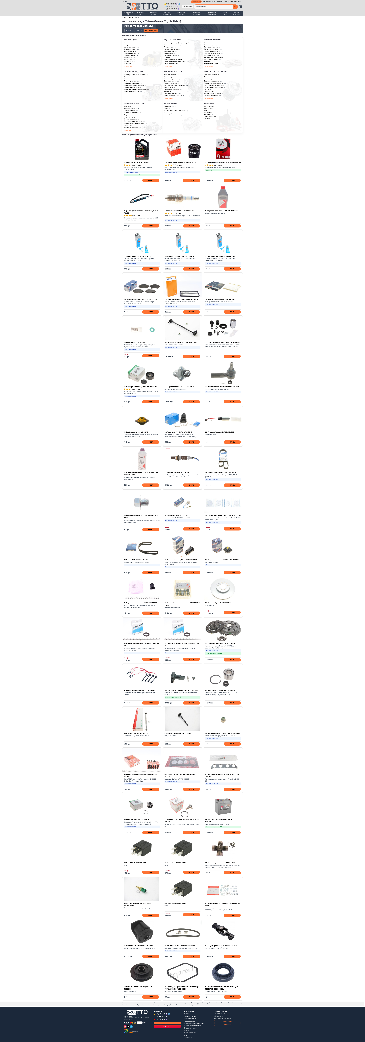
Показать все (128, 67)
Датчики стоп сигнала (211, 63)
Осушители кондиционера (132, 87)
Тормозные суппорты (211, 59)
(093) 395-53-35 (171, 4)
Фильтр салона (129, 51)
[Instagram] (125, 1026)
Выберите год (150, 30)
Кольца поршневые (170, 75)
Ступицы (167, 57)
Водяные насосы (129, 77)
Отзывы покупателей (190, 1028)
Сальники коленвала (170, 93)
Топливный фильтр (130, 53)
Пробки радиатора (130, 81)
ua (123, 1)
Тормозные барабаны (211, 47)
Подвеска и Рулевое (140, 13)
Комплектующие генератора (133, 127)
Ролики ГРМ (127, 63)
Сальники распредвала (171, 89)
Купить (151, 180)
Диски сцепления (209, 77)
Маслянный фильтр (130, 47)
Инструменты (208, 112)
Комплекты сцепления (211, 75)
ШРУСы (206, 89)
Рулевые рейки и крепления (173, 59)
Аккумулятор (128, 57)
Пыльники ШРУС (209, 91)
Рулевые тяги (168, 47)
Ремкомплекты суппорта (212, 51)
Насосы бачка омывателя (172, 115)
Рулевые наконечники (171, 45)
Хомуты (206, 110)
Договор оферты (189, 1021)
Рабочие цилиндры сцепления (214, 85)
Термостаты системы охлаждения (135, 79)
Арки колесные (169, 106)
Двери (166, 108)
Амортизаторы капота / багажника (175, 111)
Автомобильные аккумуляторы (134, 123)
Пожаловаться (167, 1026)
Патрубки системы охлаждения (134, 85)
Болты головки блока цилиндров (174, 85)
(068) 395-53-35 (172, 6)
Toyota (131, 18)
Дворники (207, 114)
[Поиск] (235, 6)
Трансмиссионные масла (132, 43)
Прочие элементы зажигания (133, 121)
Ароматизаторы (209, 106)
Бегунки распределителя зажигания (135, 117)
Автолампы (127, 106)
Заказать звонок (227, 1021)
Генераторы (128, 125)
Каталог (186, 1030)
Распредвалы (168, 87)
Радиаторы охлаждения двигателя (135, 75)
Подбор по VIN (187, 6)
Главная (124, 18)
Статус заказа (196, 1)
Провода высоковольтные (132, 113)
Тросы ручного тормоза (211, 49)
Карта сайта (188, 1037)
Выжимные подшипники (211, 81)
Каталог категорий (190, 1033)
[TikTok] (128, 1026)
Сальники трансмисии (211, 95)
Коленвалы (167, 91)
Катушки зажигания (130, 115)
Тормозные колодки (210, 43)
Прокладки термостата (131, 91)
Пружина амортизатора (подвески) (175, 61)
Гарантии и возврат (190, 1018)
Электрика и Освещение (212, 13)
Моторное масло (129, 45)
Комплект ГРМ (128, 61)
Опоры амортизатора (171, 63)
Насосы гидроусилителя (172, 49)
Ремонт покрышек (210, 116)
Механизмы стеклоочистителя (174, 117)
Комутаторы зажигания (131, 119)
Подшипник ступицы (170, 55)
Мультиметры (208, 108)
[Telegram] (131, 1026)
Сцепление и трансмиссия (196, 13)
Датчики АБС (208, 61)
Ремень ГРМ (128, 59)
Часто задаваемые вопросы (193, 1025)
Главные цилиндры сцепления (213, 83)
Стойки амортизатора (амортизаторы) (176, 43)
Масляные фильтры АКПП (212, 93)
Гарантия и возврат (223, 1)
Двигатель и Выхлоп (181, 13)
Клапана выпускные (170, 79)
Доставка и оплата (209, 1)
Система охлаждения (167, 13)
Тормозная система (153, 13)
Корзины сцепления (210, 79)
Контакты (234, 1)
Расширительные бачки (131, 83)
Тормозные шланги (210, 55)
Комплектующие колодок (212, 53)
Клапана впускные (170, 77)
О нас (185, 1035)
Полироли (207, 118)
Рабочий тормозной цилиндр (213, 57)
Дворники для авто (170, 113)
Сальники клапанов (170, 81)
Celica (138, 30)
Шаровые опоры (169, 51)
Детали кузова (224, 13)
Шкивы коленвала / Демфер (173, 95)
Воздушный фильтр (130, 49)
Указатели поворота (130, 108)
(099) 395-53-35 (172, 9)
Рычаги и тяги (168, 53)
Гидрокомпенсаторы (170, 83)
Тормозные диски (209, 45)
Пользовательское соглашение (194, 1023)
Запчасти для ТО (128, 13)
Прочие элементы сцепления (213, 87)
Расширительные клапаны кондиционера (137, 89)
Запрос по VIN (228, 1024)
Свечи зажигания (129, 55)
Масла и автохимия (236, 13)
